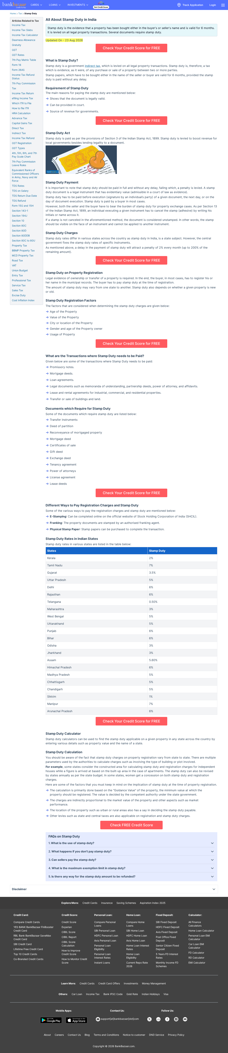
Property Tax (19, 245)
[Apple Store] (76, 1020)
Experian (67, 927)
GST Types (18, 148)
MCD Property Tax (22, 255)
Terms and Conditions (106, 1034)
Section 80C (19, 225)
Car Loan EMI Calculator (196, 946)
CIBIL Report (69, 936)
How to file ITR (20, 108)
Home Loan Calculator (201, 930)
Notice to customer (134, 1034)
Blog (87, 1034)
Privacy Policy (176, 1034)
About (47, 1034)
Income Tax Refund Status (23, 76)
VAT (14, 265)
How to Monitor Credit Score (74, 961)
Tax (20, 13)
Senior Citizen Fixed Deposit (167, 947)
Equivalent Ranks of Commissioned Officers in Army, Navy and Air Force (25, 175)
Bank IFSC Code (113, 994)
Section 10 (18, 220)
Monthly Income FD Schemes (167, 964)
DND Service (156, 1034)
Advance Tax (19, 118)
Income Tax (18, 24)
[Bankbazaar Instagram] (176, 1019)
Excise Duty (19, 295)
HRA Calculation (21, 113)
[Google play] (51, 1020)
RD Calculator (196, 957)
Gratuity (16, 44)
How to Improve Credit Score (71, 952)
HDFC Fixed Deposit (167, 927)
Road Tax (17, 260)
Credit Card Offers (109, 983)
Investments (131, 983)
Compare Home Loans (135, 924)
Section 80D (19, 230)
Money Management (154, 983)
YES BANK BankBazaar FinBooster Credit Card (33, 929)
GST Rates (18, 54)
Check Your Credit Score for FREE (131, 48)
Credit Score (69, 922)
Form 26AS (18, 69)
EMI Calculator (196, 962)
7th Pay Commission (23, 83)
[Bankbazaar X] (149, 1019)
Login (212, 4)
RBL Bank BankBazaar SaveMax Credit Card (32, 937)
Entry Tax (17, 275)
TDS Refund (19, 200)
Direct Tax (18, 128)
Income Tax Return (23, 93)
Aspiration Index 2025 (152, 902)
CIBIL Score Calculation (68, 943)
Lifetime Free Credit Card (28, 949)
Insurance (107, 902)
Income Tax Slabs (22, 29)
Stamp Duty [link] (30, 13)
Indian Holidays (151, 994)
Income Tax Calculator (25, 34)
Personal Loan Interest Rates (102, 956)
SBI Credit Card (23, 944)
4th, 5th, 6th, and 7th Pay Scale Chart (24, 154)
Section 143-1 (20, 210)
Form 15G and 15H (22, 205)
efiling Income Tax (22, 98)
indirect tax (92, 66)
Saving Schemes (126, 902)
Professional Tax (21, 280)
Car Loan (77, 994)
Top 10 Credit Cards (25, 954)
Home (13, 13)
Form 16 (16, 64)
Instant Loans (102, 962)
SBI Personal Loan (104, 930)
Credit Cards (89, 902)
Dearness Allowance (23, 39)
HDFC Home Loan (136, 935)
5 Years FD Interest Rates (167, 956)
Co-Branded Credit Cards (28, 959)
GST (14, 49)
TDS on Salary (20, 190)
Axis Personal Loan (105, 940)
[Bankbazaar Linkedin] (158, 1019)
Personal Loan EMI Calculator (199, 937)
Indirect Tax (19, 133)
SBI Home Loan (135, 930)
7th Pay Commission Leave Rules (23, 163)
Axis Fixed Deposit (166, 932)
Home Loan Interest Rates (137, 947)
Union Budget (20, 270)
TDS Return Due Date (24, 195)
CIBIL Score (68, 932)
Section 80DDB (21, 235)
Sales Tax (17, 290)
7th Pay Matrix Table (24, 59)
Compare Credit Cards (27, 922)
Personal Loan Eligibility (102, 947)
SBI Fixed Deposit (166, 922)
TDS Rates (18, 185)
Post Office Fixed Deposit (166, 938)
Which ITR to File (21, 103)
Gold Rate (132, 994)
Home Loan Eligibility (132, 956)
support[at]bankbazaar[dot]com (120, 1018)
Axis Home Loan (135, 940)
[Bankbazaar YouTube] (185, 1019)
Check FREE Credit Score (131, 825)
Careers (59, 1034)
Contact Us (74, 1034)
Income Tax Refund (23, 138)
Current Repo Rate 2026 (137, 964)
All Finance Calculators (194, 924)
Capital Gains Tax (22, 123)
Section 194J (19, 215)
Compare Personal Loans (105, 924)
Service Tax (19, 285)
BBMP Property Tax (23, 250)
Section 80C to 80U (23, 240)
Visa (166, 994)
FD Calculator (196, 952)
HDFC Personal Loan (106, 935)
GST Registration (22, 143)
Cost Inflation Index (23, 300)
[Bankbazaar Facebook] (167, 1019)
